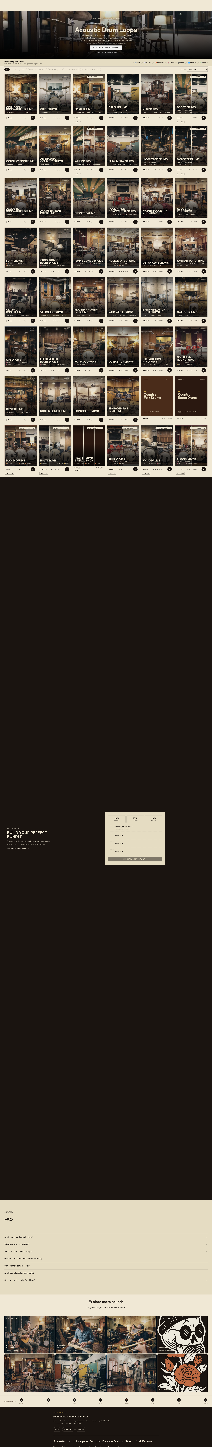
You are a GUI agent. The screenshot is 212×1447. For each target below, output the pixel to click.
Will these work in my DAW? (17, 1244)
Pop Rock (99, 216)
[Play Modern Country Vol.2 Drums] (169, 222)
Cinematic (52, 69)
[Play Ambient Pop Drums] (204, 271)
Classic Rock (46, 112)
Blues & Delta (47, 265)
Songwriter (96, 112)
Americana (11, 112)
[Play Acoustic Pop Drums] (204, 222)
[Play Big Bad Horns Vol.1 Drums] (135, 420)
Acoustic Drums (114, 19)
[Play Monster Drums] (204, 170)
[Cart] (206, 7)
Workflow (81, 1429)
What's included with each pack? (19, 1251)
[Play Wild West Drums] (135, 321)
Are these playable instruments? (19, 1273)
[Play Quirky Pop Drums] (135, 370)
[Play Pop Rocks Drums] (101, 420)
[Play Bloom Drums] (33, 469)
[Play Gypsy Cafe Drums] (169, 271)
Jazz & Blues (41, 69)
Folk (19, 112)
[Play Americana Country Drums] (67, 170)
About (34, 1)
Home (94, 19)
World (78, 265)
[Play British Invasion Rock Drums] (169, 321)
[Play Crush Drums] (135, 118)
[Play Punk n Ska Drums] (135, 170)
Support (47, 1)
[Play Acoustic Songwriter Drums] (33, 222)
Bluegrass (90, 463)
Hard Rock (114, 112)
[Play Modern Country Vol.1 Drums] (101, 321)
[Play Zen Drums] (169, 118)
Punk (56, 112)
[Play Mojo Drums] (169, 469)
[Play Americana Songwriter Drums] (33, 118)
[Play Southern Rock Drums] (204, 370)
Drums (100, 19)
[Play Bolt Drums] (67, 469)
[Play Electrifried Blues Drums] (67, 370)
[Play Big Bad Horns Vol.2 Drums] (169, 370)
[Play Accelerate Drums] (135, 271)
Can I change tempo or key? (17, 1266)
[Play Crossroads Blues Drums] (67, 271)
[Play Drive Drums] (33, 420)
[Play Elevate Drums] (101, 222)
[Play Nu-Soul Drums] (101, 370)
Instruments (68, 1429)
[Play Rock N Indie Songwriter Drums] (135, 222)
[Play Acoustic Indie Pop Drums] (67, 222)
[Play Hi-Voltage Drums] (169, 170)
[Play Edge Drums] (135, 469)
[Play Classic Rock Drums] (33, 321)
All (7, 69)
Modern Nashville (14, 164)
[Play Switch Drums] (204, 321)
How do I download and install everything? (23, 1259)
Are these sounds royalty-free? (18, 1237)
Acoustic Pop (12, 214)
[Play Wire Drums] (101, 170)
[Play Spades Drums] (204, 469)
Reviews (40, 1)
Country (15, 69)
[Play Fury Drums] (33, 271)
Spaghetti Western (128, 315)
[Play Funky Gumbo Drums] (101, 271)
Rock (31, 69)
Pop (61, 69)
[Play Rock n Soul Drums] (67, 420)
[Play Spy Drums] (33, 370)
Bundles (72, 69)
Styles (57, 1429)
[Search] (196, 7)
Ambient (147, 112)
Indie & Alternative (118, 110)
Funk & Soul (61, 265)
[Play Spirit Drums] (101, 118)
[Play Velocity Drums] (67, 321)
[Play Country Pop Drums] (33, 170)
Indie (105, 19)
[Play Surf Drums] (67, 118)
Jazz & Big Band (82, 263)
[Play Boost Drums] (204, 118)
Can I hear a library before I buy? (19, 1280)
